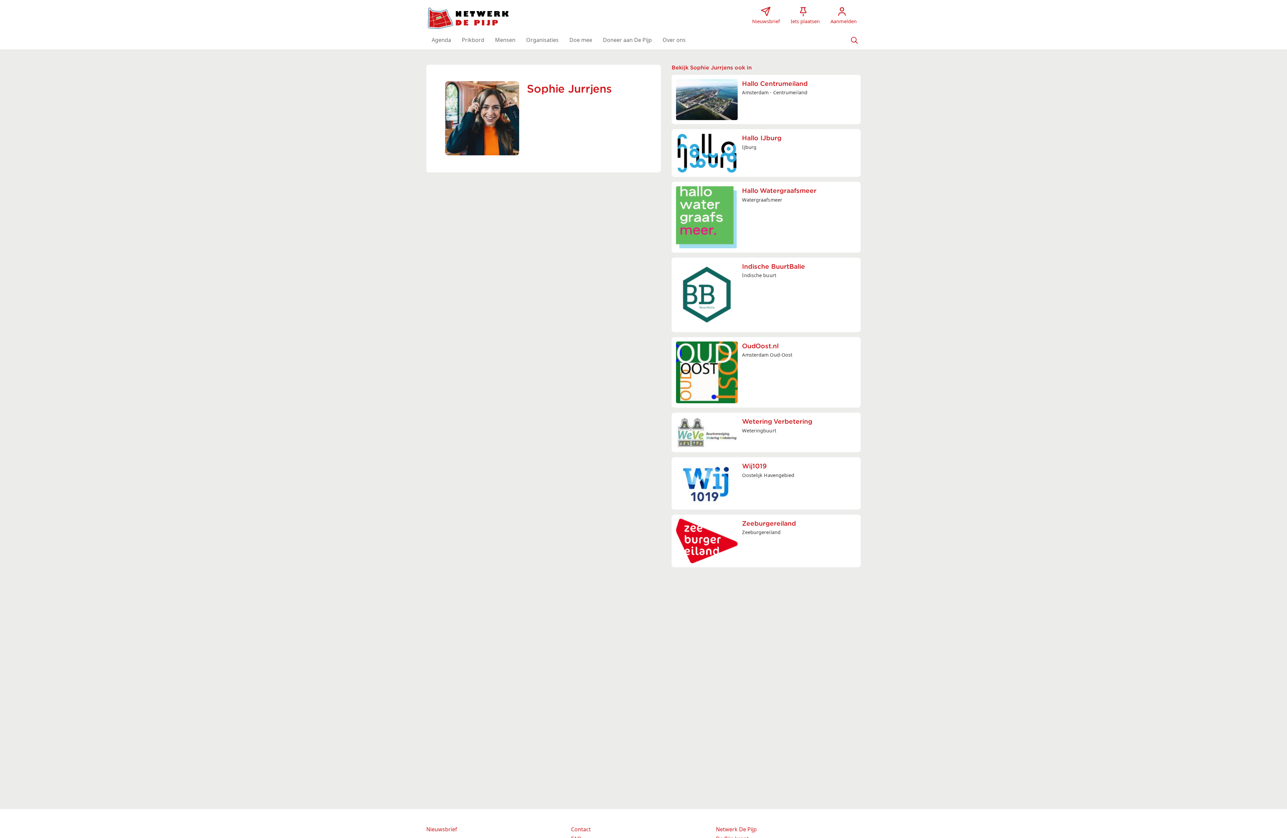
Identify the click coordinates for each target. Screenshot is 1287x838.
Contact (581, 829)
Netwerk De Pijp (736, 829)
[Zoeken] (854, 40)
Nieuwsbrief (441, 829)
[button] (441, 40)
